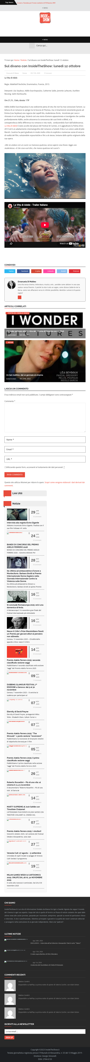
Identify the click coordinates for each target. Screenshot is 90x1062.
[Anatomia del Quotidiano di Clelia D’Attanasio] (16, 961)
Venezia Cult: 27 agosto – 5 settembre (24, 853)
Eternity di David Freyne (17, 712)
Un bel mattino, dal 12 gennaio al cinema (24, 375)
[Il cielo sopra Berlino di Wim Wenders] (16, 950)
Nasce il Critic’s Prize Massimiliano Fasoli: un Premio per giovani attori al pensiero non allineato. (25, 634)
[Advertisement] (47, 30)
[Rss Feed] (51, 51)
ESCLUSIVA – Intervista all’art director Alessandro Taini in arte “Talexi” (56, 943)
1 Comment (37, 680)
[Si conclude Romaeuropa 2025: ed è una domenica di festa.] (17, 602)
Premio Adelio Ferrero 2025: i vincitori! (24, 831)
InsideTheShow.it (52, 1050)
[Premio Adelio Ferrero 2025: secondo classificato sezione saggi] (17, 657)
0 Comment (48, 73)
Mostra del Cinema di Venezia (18, 313)
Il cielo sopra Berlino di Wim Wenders (44, 954)
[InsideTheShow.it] (45, 23)
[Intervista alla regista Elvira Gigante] (17, 520)
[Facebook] (39, 51)
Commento (9, 401)
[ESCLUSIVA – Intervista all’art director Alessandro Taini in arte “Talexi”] (16, 939)
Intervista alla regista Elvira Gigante (23, 523)
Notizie (24, 73)
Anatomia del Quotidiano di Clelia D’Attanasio (47, 965)
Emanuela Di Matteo (27, 282)
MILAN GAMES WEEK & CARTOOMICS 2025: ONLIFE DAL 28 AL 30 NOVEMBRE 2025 (24, 877)
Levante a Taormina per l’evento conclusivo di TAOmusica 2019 (36, 2)
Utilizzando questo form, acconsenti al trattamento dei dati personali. (35, 467)
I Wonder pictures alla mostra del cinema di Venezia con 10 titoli (35, 331)
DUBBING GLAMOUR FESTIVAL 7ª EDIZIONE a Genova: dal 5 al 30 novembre (22, 687)
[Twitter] (43, 51)
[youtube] (47, 51)
